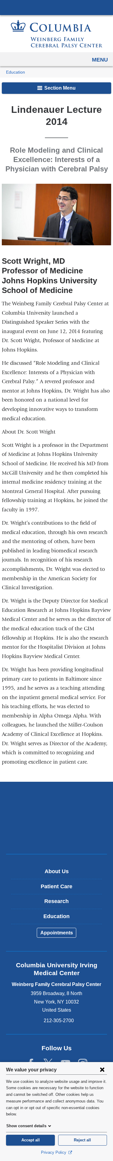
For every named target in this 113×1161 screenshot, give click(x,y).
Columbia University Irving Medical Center (56, 7)
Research (56, 901)
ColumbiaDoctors (57, 836)
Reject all (82, 1140)
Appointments (56, 932)
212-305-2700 (59, 1020)
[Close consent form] (102, 1069)
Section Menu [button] (59, 88)
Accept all (30, 1140)
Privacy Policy (54, 1152)
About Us (57, 871)
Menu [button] (100, 60)
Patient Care (56, 886)
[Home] (56, 33)
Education (15, 72)
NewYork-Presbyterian (57, 817)
